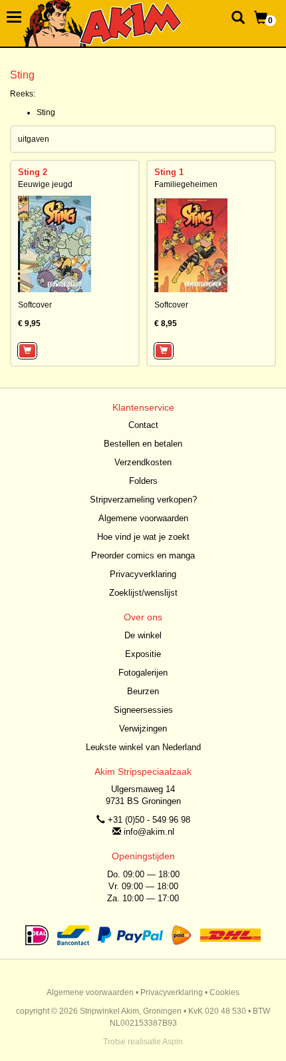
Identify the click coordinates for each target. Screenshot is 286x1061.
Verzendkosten (143, 462)
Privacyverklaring (143, 574)
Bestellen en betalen (143, 444)
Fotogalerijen (143, 673)
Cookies (224, 992)
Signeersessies (143, 710)
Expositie (143, 654)
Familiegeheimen (185, 184)
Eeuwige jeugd (45, 184)
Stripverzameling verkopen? (143, 500)
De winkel (143, 635)
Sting (46, 112)
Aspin (172, 1041)
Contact (143, 425)
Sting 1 (169, 172)
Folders (143, 481)
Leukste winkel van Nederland (143, 747)
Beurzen (143, 691)
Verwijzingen (143, 729)
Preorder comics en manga (143, 555)
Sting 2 (32, 172)
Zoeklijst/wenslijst (143, 593)
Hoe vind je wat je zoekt (143, 537)
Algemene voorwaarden (143, 518)
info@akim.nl (149, 832)
